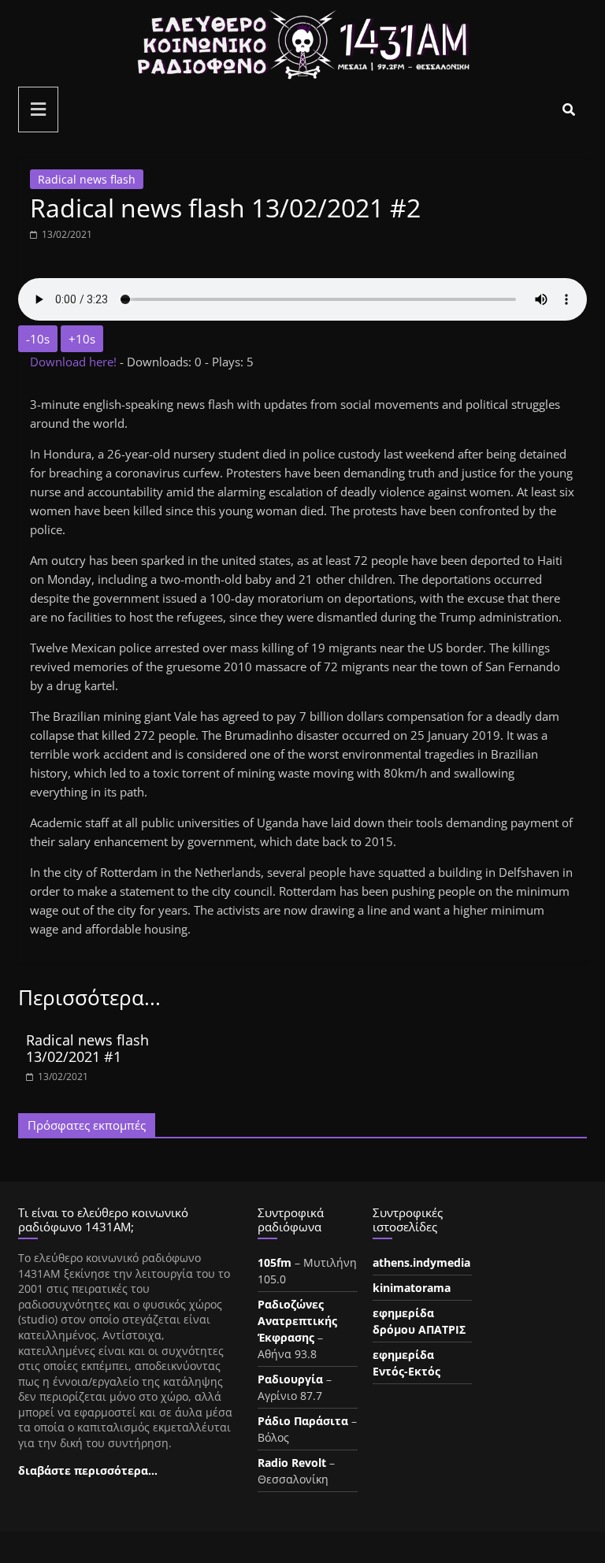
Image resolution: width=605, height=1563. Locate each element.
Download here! (75, 361)
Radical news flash (86, 179)
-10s (38, 339)
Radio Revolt (292, 1462)
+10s (82, 339)
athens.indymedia (421, 1262)
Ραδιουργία (290, 1379)
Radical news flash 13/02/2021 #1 (87, 1048)
